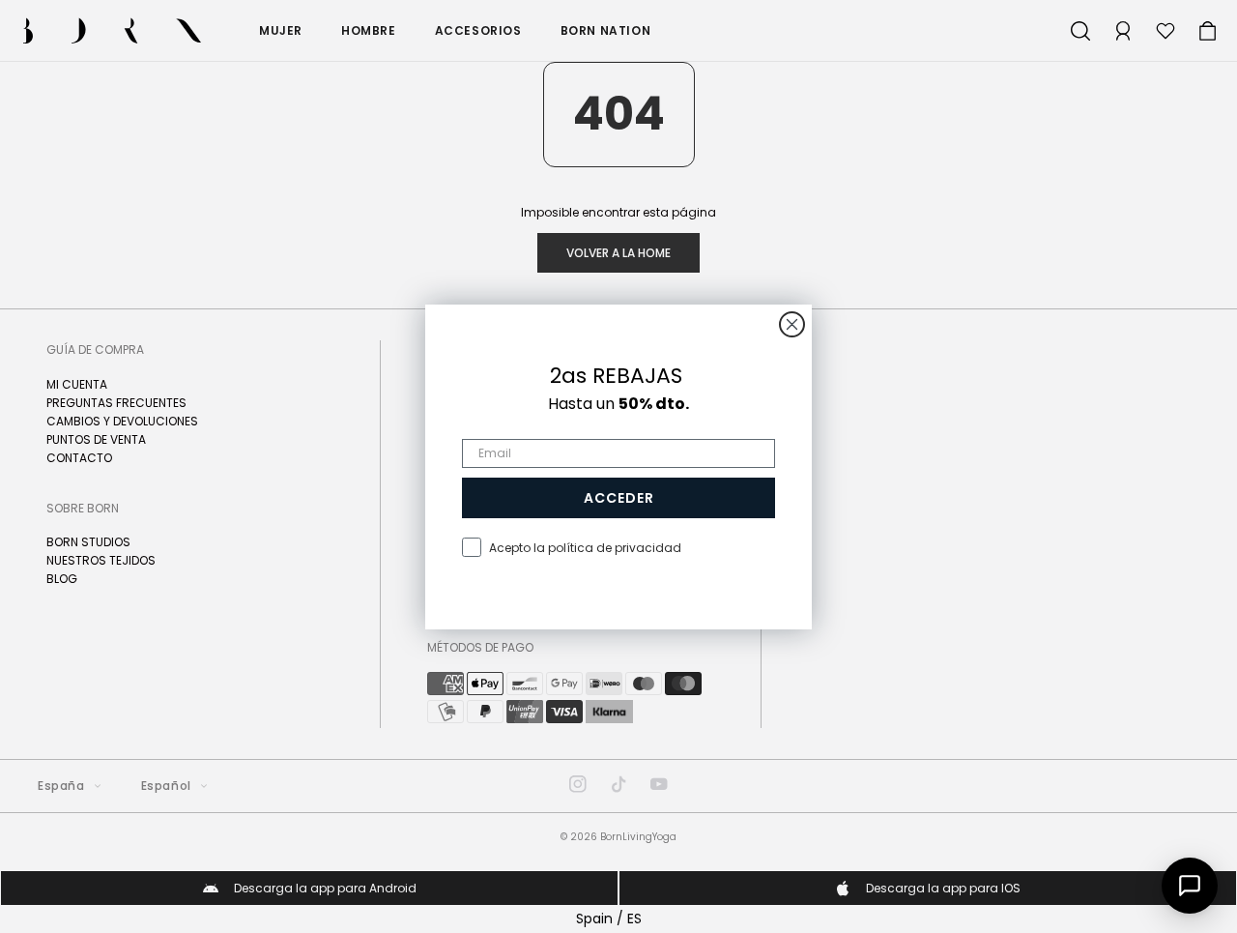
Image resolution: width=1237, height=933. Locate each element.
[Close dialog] (792, 324)
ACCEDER (619, 498)
